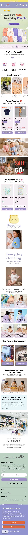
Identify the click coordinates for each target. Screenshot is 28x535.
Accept (13, 523)
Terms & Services (14, 500)
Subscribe (14, 479)
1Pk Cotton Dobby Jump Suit (20, 119)
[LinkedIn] (21, 483)
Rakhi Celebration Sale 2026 (14, 1)
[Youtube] (14, 483)
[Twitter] (17, 483)
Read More (5, 408)
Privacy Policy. (6, 518)
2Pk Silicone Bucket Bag (7, 197)
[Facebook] (7, 483)
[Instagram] (11, 483)
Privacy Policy (5, 500)
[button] (27, 117)
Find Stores (7, 363)
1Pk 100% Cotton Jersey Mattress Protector (20, 197)
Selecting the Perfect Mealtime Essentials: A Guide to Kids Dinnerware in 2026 (13, 399)
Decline (13, 527)
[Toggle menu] (2, 5)
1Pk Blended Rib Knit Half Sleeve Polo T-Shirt (6, 119)
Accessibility (23, 500)
